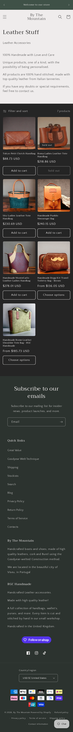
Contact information (38, 724)
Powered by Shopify (41, 712)
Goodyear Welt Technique (23, 459)
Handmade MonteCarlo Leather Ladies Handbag (16, 279)
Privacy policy (18, 718)
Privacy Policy (15, 501)
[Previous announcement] (4, 5)
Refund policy (61, 712)
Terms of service (37, 718)
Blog (10, 492)
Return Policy (15, 510)
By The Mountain (21, 712)
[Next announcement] (69, 5)
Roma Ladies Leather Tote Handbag (52, 155)
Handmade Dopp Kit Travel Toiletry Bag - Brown (52, 279)
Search (11, 484)
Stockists (12, 475)
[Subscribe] (61, 421)
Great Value (14, 450)
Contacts (12, 526)
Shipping (12, 467)
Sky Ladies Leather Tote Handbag (17, 217)
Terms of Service (17, 518)
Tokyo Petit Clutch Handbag (19, 153)
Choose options (54, 294)
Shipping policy (57, 718)
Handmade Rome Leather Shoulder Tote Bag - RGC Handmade (17, 343)
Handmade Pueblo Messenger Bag (47, 217)
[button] (5, 17)
